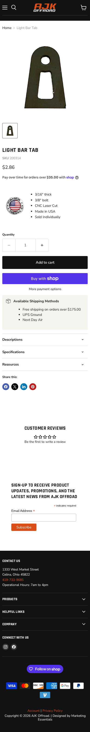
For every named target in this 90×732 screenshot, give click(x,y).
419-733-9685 (13, 580)
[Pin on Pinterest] (32, 386)
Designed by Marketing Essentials (62, 718)
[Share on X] (14, 386)
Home (7, 28)
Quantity (8, 234)
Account (33, 711)
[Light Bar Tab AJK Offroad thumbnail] (10, 130)
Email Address (23, 511)
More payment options (45, 289)
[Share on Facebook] (5, 386)
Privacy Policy (52, 711)
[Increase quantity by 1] (42, 245)
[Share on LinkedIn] (23, 386)
